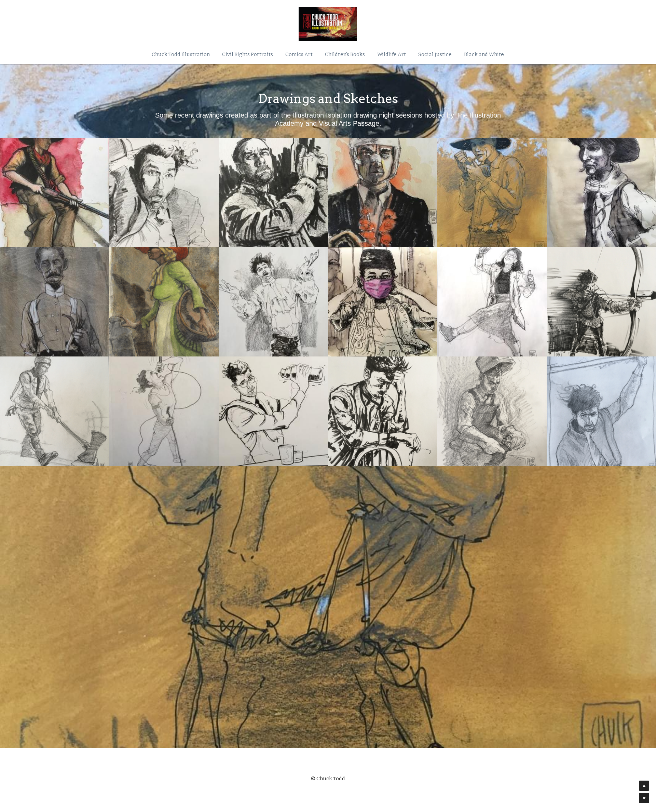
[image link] (328, 24)
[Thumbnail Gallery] (54, 192)
